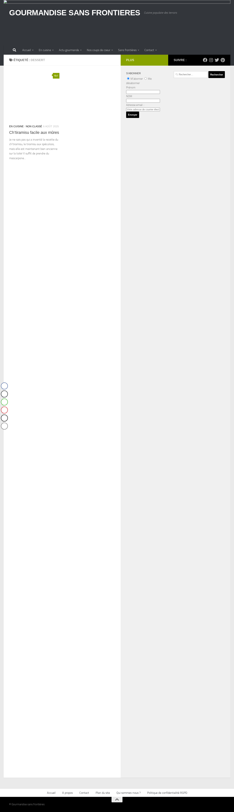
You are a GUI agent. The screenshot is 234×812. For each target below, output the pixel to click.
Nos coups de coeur (98, 50)
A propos (67, 792)
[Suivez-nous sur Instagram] (211, 60)
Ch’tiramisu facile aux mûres (34, 132)
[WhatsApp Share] (4, 402)
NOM (129, 96)
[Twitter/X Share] (4, 394)
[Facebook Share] (4, 385)
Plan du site (103, 792)
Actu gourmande (69, 50)
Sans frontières (127, 50)
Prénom (130, 87)
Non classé (34, 126)
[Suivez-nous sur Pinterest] (222, 60)
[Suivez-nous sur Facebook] (205, 60)
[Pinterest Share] (4, 410)
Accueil (26, 50)
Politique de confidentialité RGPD (167, 792)
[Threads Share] (4, 418)
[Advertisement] (199, 187)
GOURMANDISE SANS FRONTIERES (74, 12)
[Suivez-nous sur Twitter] (217, 60)
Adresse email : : (135, 105)
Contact (149, 50)
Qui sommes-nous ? (128, 792)
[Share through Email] (4, 426)
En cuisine (45, 50)
